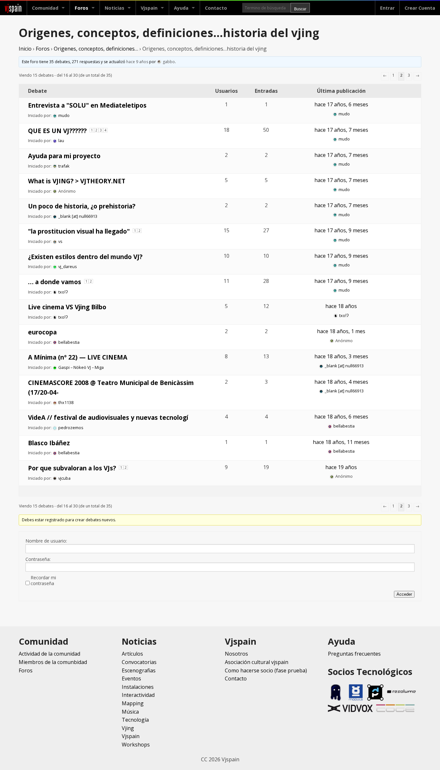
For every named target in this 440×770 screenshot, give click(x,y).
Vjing (128, 728)
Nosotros (236, 653)
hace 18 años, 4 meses (341, 381)
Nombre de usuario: (46, 541)
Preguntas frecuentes (354, 653)
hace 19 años (341, 467)
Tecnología (135, 719)
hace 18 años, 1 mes (341, 331)
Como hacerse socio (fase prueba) (266, 670)
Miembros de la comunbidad (53, 662)
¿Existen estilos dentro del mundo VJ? (85, 256)
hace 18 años (341, 306)
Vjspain (130, 736)
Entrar (387, 8)
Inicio (25, 48)
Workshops (136, 744)
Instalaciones (138, 686)
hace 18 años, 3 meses (341, 356)
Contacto (216, 8)
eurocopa (42, 332)
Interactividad (138, 694)
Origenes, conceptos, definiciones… (96, 48)
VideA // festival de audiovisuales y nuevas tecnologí (108, 417)
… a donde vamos (54, 281)
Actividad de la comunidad (49, 653)
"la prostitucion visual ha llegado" (79, 231)
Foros (81, 8)
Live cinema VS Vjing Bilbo (67, 307)
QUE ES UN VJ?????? (57, 130)
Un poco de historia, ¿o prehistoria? (81, 206)
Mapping (133, 703)
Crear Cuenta (420, 8)
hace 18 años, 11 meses (341, 442)
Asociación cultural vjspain (256, 662)
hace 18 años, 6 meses (341, 416)
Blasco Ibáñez (49, 442)
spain (13, 8)
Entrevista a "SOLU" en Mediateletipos (87, 105)
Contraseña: (38, 559)
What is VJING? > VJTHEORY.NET (76, 181)
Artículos (132, 653)
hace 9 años (137, 61)
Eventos (131, 678)
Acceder (404, 594)
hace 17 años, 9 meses (341, 230)
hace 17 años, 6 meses (341, 104)
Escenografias (139, 670)
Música (130, 711)
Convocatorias (139, 662)
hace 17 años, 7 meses (341, 129)
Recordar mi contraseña (43, 580)
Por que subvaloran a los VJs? (72, 468)
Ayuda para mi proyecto (64, 155)
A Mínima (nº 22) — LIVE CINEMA (77, 357)
